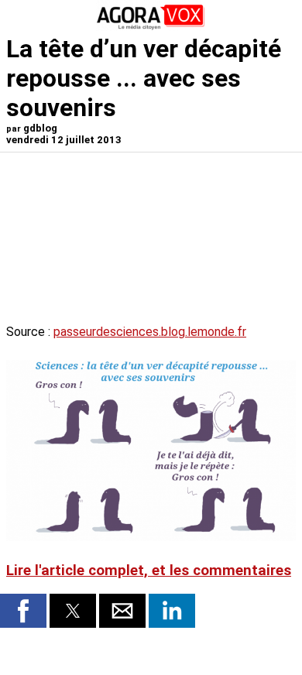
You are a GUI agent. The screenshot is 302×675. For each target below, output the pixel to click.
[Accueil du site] (151, 26)
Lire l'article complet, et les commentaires (148, 570)
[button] (23, 611)
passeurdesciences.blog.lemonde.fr (149, 331)
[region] (179, 240)
